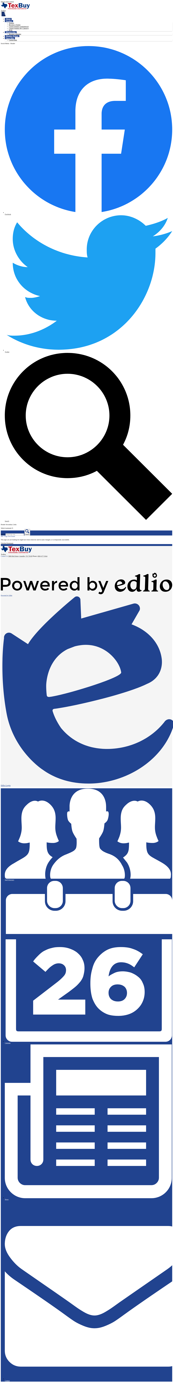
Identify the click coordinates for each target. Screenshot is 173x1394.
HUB (10, 30)
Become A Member (15, 34)
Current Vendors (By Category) (19, 28)
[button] (9, 21)
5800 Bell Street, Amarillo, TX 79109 (20, 556)
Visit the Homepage (7, 543)
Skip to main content (7, 1)
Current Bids (13, 40)
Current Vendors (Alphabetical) (19, 26)
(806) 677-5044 (42, 556)
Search (3, 534)
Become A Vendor (14, 25)
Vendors (11, 23)
